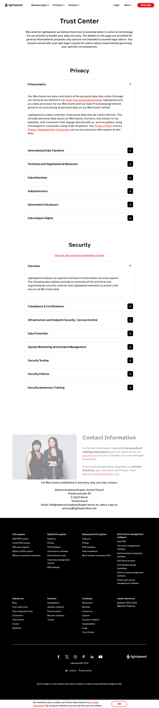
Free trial (146, 5)
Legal (84, 628)
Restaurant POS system (94, 534)
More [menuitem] (127, 5)
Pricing (50, 543)
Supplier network (55, 607)
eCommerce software (57, 551)
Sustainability (88, 624)
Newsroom (87, 602)
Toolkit (50, 619)
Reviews (86, 607)
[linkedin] (92, 656)
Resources (18, 598)
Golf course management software (130, 536)
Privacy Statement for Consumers (49, 129)
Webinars (16, 628)
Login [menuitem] (116, 5)
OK (119, 704)
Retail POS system (56, 534)
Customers (17, 615)
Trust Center (88, 632)
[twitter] (67, 656)
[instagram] (75, 656)
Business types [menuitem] (39, 5)
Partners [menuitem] (72, 5)
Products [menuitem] (58, 5)
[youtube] (100, 656)
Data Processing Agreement (83, 100)
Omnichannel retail (56, 555)
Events (15, 624)
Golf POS (121, 541)
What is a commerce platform (26, 555)
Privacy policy (85, 670)
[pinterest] (83, 656)
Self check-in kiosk (126, 560)
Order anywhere (90, 551)
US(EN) (72, 671)
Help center (18, 619)
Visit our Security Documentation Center (79, 255)
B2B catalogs (53, 567)
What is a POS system (22, 551)
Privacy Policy (103, 126)
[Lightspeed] (14, 5)
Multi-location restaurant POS (96, 555)
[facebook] (58, 656)
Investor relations (90, 619)
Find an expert (54, 611)
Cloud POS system (21, 543)
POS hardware (54, 547)
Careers (86, 615)
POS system (18, 534)
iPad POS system (20, 538)
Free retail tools (20, 607)
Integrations (53, 602)
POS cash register (20, 547)
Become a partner (55, 615)
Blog (14, 602)
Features (51, 538)
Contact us (87, 611)
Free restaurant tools (22, 611)
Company (87, 598)
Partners (51, 598)
